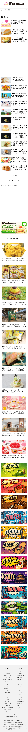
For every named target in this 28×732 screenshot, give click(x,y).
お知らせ (20, 708)
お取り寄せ (7, 692)
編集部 (20, 673)
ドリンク (20, 688)
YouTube (8, 668)
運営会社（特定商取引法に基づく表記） (7, 708)
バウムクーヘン (20, 679)
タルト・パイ (7, 677)
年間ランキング (20, 703)
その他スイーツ (7, 688)
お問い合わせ (7, 712)
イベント (20, 686)
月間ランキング (7, 703)
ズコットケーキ (20, 675)
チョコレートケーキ (7, 679)
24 (18, 180)
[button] (26, 10)
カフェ (7, 695)
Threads (8, 673)
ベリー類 (20, 697)
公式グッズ (7, 705)
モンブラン (20, 684)
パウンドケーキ (7, 682)
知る (20, 690)
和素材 (7, 699)
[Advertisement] (14, 59)
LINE (20, 668)
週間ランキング (20, 701)
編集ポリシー (20, 705)
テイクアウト (20, 692)
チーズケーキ (20, 677)
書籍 (20, 695)
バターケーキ (20, 682)
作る (8, 690)
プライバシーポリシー (20, 712)
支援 (14, 714)
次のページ (14, 175)
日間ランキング (7, 701)
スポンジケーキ (7, 675)
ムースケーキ (7, 686)
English (20, 699)
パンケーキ (7, 684)
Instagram (20, 671)
